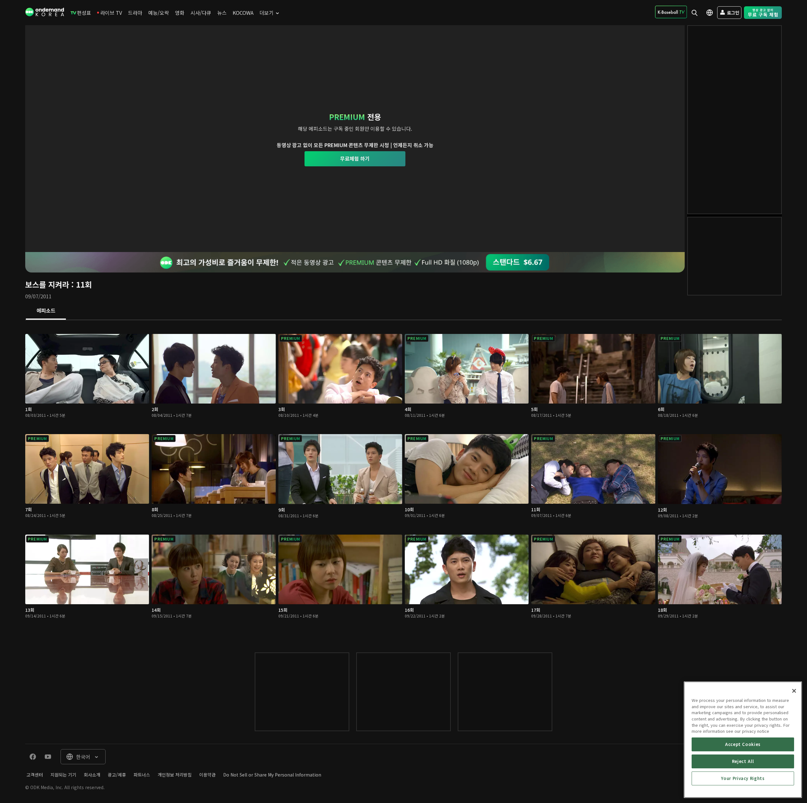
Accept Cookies (743, 744)
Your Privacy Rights (742, 778)
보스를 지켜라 (47, 284)
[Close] (794, 691)
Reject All (743, 761)
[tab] (46, 311)
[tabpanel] (403, 480)
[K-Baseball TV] (671, 12)
